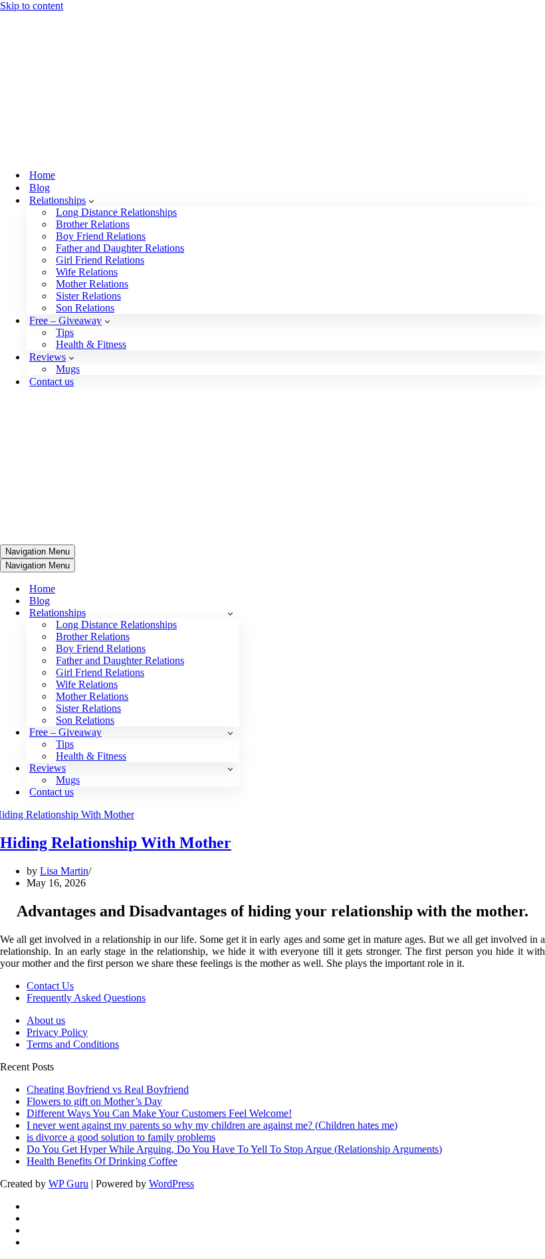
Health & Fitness (91, 210)
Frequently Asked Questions (86, 729)
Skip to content (31, 5)
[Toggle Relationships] (230, 345)
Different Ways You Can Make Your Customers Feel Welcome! (159, 845)
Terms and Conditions (73, 776)
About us (46, 752)
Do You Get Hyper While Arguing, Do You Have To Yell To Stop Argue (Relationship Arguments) (234, 880)
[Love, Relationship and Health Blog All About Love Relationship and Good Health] (32, 17)
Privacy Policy (57, 764)
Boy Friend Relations (101, 102)
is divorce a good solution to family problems (121, 869)
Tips (65, 198)
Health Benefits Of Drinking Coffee (102, 892)
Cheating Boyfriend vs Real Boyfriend (108, 821)
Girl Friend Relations (100, 125)
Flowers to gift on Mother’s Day (94, 833)
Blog (39, 53)
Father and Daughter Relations (120, 114)
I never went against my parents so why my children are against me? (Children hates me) (212, 857)
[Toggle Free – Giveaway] (230, 464)
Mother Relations (92, 149)
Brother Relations (93, 90)
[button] (91, 66)
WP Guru (68, 915)
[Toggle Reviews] (230, 500)
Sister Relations (88, 161)
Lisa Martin (64, 602)
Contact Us (50, 717)
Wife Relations (87, 137)
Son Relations (85, 173)
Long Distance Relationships (116, 78)
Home (42, 40)
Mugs (68, 234)
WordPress (171, 915)
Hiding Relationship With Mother (115, 574)
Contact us (51, 247)
